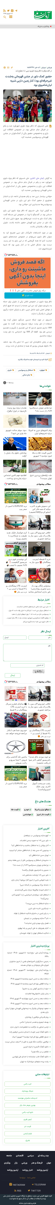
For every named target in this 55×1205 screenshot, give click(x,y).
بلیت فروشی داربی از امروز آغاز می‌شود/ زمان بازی (30, 880)
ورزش (43, 67)
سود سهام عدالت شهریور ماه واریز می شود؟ (16, 432)
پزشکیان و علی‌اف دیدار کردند (39, 26)
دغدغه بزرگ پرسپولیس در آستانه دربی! (34, 885)
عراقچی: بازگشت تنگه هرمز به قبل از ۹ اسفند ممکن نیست (27, 1041)
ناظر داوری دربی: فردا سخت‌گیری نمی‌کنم (36, 622)
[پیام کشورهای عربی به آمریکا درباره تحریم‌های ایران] (40, 421)
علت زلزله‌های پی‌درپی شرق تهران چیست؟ (41, 477)
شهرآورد (42, 370)
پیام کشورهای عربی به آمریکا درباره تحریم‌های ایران (40, 432)
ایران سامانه (23, 1203)
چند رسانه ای (43, 1155)
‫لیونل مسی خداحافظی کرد (39, 855)
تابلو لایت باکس (27, 1112)
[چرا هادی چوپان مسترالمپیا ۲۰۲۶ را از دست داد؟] (40, 399)
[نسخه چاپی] (4, 67)
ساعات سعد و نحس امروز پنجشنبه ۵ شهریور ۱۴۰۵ (29, 978)
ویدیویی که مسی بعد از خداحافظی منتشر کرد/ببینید (29, 850)
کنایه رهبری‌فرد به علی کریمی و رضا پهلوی (33, 928)
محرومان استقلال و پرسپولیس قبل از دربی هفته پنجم (28, 860)
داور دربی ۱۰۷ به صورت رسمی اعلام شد (34, 840)
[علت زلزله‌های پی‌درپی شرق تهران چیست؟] (40, 466)
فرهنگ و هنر (36, 1163)
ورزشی (49, 67)
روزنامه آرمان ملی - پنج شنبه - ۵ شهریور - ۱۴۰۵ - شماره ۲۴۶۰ (28, 954)
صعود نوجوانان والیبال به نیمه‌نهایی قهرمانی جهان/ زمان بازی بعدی (27, 1010)
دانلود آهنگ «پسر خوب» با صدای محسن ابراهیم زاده (29, 1032)
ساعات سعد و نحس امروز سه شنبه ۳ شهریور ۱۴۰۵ (29, 1003)
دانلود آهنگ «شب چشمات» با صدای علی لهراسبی (30, 1056)
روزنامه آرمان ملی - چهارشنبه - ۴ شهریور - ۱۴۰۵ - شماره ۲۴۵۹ (28, 972)
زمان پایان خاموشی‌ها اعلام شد (37, 993)
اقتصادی (19, 1155)
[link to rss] (4, 10)
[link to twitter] (8, 10)
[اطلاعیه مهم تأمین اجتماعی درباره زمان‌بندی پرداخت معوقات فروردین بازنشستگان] (14, 466)
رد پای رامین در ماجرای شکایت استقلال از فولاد (31, 913)
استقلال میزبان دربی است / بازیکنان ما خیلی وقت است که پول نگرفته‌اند (29, 610)
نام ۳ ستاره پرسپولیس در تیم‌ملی (36, 918)
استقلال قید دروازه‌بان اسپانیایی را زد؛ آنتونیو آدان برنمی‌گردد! (30, 896)
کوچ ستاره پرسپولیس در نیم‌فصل (36, 835)
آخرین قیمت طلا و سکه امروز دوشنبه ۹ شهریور (42, 454)
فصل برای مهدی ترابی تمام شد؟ (36, 923)
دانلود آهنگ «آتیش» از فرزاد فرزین (36, 1046)
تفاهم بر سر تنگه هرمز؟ (40, 1051)
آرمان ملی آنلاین (37, 178)
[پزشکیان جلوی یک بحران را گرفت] (14, 444)
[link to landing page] (43, 14)
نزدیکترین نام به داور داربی (38, 908)
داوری (9, 370)
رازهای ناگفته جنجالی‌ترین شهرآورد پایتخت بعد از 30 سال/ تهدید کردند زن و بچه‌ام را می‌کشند (28, 618)
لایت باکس (27, 1084)
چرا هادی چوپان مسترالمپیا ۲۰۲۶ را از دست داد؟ (41, 409)
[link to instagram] (12, 10)
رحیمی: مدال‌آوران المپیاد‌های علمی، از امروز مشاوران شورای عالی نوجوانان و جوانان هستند (29, 963)
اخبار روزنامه (27, 1170)
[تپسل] (5, 255)
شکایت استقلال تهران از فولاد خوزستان (34, 933)
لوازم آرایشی (27, 1133)
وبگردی (7, 1163)
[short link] (11, 67)
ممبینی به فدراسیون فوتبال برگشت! (35, 870)
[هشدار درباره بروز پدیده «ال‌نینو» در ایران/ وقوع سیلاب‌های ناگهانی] (14, 399)
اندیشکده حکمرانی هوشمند (27, 1098)
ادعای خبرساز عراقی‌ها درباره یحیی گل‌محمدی (32, 890)
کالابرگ (27, 1140)
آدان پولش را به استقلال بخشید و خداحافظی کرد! (30, 845)
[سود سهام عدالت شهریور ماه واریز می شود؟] (14, 421)
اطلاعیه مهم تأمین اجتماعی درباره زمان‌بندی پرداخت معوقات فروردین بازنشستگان (15, 477)
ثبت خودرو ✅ (27, 295)
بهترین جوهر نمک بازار (28, 1105)
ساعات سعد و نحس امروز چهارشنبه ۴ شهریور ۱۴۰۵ (29, 998)
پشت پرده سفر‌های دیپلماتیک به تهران (34, 1061)
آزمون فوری (27, 1119)
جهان (48, 1163)
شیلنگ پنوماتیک (27, 1091)
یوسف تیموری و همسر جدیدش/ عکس (34, 1022)
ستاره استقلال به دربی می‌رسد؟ (37, 903)
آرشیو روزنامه (42, 1170)
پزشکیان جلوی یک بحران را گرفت (15, 454)
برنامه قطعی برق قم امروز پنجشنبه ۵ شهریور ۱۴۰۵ (30, 983)
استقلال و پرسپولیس (25, 370)
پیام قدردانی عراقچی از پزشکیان (37, 1017)
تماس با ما (31, 1177)
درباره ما (22, 1177)
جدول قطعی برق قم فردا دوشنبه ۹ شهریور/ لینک (30, 1037)
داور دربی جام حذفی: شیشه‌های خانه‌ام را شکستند (33, 607)
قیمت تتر (27, 1126)
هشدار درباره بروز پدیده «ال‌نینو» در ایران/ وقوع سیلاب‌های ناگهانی (16, 409)
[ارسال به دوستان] (8, 67)
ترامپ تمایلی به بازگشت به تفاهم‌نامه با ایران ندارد (29, 1027)
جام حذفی (26, 375)
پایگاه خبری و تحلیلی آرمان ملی (14, 1196)
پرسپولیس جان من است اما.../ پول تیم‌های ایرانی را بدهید (30, 614)
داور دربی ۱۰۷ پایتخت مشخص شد (35, 875)
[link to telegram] (16, 10)
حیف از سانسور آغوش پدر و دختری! (35, 988)
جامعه (9, 1155)
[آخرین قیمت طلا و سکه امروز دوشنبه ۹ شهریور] (40, 444)
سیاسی (31, 1155)
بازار (15, 1163)
